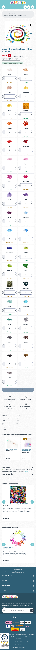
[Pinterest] (18, 617)
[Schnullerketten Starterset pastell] (28, 442)
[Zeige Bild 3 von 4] (31, 36)
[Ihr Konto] (28, 7)
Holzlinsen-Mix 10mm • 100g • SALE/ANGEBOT (16, 504)
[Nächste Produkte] (32, 448)
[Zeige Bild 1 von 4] (31, 33)
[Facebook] (13, 617)
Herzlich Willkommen (20, 642)
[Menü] (3, 7)
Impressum (11, 642)
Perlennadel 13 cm (11, 449)
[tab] (17, 469)
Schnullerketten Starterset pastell (27, 449)
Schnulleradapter (8, 547)
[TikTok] (22, 617)
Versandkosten (30, 634)
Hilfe (15, 644)
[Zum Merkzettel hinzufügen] (30, 25)
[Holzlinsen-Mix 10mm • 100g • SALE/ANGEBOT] (18, 494)
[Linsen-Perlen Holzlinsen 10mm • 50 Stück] (18, 33)
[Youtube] (16, 617)
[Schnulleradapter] (18, 538)
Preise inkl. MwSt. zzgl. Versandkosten (11, 59)
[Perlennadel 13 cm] (12, 442)
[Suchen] (25, 7)
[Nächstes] (31, 43)
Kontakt (20, 644)
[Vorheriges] (28, 43)
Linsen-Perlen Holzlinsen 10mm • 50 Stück (14, 15)
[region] (18, 33)
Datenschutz (30, 642)
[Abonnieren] (32, 610)
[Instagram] (20, 617)
